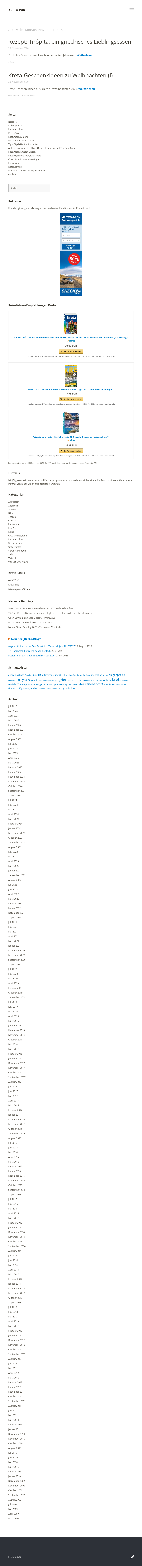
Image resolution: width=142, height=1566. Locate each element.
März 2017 (13, 1105)
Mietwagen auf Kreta (19, 589)
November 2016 (16, 1124)
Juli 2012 (12, 1363)
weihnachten (51, 689)
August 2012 (14, 1358)
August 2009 (14, 1499)
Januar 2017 (14, 1114)
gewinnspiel (49, 680)
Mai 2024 (13, 809)
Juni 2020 (13, 973)
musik (32, 684)
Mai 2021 (13, 931)
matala (12, 684)
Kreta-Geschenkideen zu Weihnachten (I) (60, 75)
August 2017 (14, 1081)
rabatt (81, 684)
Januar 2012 (14, 1387)
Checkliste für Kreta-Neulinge (23, 159)
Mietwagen (23, 684)
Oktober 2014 (15, 1241)
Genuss (13, 62)
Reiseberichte (15, 129)
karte (108, 680)
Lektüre (12, 528)
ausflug (36, 674)
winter (59, 688)
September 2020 (17, 959)
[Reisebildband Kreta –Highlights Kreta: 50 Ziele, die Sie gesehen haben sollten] (71, 423)
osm (70, 684)
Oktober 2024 (15, 786)
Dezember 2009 (16, 1480)
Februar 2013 (15, 1330)
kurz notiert (14, 524)
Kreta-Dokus (14, 133)
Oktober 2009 (15, 1490)
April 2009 (13, 1513)
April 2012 (13, 1372)
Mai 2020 (13, 978)
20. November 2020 (18, 81)
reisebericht (93, 684)
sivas (118, 684)
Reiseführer (109, 684)
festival (105, 675)
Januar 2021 (14, 945)
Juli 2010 (12, 1452)
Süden (123, 684)
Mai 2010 (13, 1462)
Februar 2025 (15, 767)
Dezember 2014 (16, 1232)
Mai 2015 (13, 1208)
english (12, 174)
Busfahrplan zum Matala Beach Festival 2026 (31, 655)
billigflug (63, 675)
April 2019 (13, 1016)
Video (11, 554)
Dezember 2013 (16, 1288)
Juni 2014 (13, 1260)
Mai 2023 (13, 856)
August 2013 (14, 1302)
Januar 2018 (14, 1058)
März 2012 (13, 1377)
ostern (75, 685)
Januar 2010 (14, 1476)
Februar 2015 (15, 1222)
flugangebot (13, 680)
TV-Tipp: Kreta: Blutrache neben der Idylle (30, 650)
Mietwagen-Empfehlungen (22, 151)
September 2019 (17, 997)
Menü (132, 9)
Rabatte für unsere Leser (21, 140)
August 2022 (14, 880)
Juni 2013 (13, 1311)
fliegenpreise (117, 675)
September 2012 (17, 1354)
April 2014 (13, 1269)
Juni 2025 (13, 748)
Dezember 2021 (16, 912)
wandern (42, 689)
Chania (75, 675)
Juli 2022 (12, 884)
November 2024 (16, 781)
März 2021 (13, 941)
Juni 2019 (13, 1006)
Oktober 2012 (15, 1349)
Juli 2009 (12, 1504)
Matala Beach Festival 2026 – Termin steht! (30, 622)
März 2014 (13, 1274)
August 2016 (14, 1138)
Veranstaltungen (17, 550)
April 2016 (13, 1157)
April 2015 (13, 1213)
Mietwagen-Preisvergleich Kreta (24, 155)
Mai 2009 (13, 1509)
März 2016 (13, 1161)
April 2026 (13, 715)
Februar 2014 (15, 1279)
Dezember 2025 (16, 729)
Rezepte (12, 121)
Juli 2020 (12, 969)
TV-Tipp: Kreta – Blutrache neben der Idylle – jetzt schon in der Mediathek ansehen (51, 613)
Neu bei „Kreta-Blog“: (26, 639)
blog (70, 675)
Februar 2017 (15, 1110)
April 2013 (13, 1321)
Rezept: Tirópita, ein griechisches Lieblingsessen (69, 41)
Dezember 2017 (16, 1063)
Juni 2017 (13, 1091)
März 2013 (13, 1326)
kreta (117, 679)
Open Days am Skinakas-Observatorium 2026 (31, 617)
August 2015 (14, 1194)
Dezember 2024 (16, 776)
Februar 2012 (15, 1382)
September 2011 (17, 1401)
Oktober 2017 (15, 1072)
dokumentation (94, 674)
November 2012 (16, 1344)
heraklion (91, 680)
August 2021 (14, 917)
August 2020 (14, 964)
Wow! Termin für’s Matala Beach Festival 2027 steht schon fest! (40, 608)
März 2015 (13, 1218)
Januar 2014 (14, 1283)
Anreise (12, 509)
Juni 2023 (13, 851)
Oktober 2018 (15, 1039)
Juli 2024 (12, 800)
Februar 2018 (15, 1053)
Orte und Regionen (18, 535)
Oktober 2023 (15, 837)
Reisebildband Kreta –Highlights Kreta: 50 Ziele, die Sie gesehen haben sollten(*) (71, 437)
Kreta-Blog (13, 584)
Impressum (14, 163)
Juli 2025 (12, 743)
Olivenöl (49, 684)
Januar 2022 (14, 908)
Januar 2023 (14, 870)
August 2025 (14, 739)
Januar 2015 (14, 1227)
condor (82, 675)
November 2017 (16, 1067)
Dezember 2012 (16, 1340)
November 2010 (16, 1438)
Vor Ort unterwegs (18, 561)
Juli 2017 (12, 1086)
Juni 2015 (13, 1203)
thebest (12, 688)
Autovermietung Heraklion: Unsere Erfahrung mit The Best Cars (41, 148)
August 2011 (14, 1405)
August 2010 (14, 1448)
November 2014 (16, 1236)
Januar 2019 (14, 1025)
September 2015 (17, 1189)
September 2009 (17, 1495)
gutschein (84, 680)
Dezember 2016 (16, 1119)
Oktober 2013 (15, 1297)
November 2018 (16, 1034)
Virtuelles (13, 558)
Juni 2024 (13, 804)
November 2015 (16, 1180)
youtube (69, 688)
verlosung (27, 689)
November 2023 (16, 833)
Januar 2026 (14, 725)
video (35, 688)
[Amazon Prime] (71, 341)
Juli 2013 (12, 1307)
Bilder (11, 513)
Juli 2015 (12, 1199)
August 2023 (14, 847)
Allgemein (14, 95)
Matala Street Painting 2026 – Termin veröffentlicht (34, 627)
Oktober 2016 (15, 1128)
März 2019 (13, 1020)
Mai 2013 (13, 1316)
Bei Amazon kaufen (72, 351)
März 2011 (13, 1419)
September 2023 (17, 842)
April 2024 (13, 814)
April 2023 (13, 861)
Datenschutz (14, 166)
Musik (11, 531)
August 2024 (14, 795)
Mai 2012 (13, 1368)
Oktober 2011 (15, 1396)
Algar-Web (13, 579)
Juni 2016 (13, 1147)
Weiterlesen (85, 55)
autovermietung (50, 674)
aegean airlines (16, 674)
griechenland (69, 679)
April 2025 (13, 757)
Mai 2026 (13, 711)
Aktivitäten (13, 501)
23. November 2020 (18, 48)
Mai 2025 (13, 753)
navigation (40, 684)
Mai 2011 (13, 1415)
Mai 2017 (13, 1095)
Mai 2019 (13, 1011)
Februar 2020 (15, 988)
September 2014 (17, 1246)
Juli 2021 (12, 922)
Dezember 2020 (16, 950)
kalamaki (101, 680)
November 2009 (16, 1485)
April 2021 (13, 936)
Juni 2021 (13, 926)
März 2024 (13, 818)
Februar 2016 (15, 1166)
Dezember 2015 (16, 1175)
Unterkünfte (14, 546)
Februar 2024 (15, 823)
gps (56, 680)
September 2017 (17, 1077)
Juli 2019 (12, 1002)
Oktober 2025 (15, 734)
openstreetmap (60, 684)
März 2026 (13, 720)
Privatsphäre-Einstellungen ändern (26, 170)
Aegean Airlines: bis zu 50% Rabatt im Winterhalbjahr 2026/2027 (41, 646)
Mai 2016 (13, 1152)
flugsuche (24, 680)
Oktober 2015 (15, 1185)
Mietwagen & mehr (18, 136)
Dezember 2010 (16, 1434)
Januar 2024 (14, 828)
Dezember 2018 (16, 1030)
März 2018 (13, 1049)
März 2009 (13, 1518)
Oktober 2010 (15, 1443)
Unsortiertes (29, 95)
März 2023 (13, 865)
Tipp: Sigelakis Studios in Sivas (24, 144)
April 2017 (13, 1100)
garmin (34, 680)
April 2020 (13, 983)
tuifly (19, 688)
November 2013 (16, 1293)
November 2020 (16, 955)
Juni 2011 (13, 1410)
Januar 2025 (14, 772)
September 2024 (17, 790)
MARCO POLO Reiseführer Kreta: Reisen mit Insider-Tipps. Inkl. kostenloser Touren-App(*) (71, 389)
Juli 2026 (12, 706)
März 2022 (13, 898)
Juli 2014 (12, 1255)
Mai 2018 (13, 1044)
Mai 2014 (13, 1264)
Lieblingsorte (15, 125)
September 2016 (17, 1133)
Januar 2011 (14, 1429)
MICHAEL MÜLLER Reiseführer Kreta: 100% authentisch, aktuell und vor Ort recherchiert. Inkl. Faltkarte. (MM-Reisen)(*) (71, 337)
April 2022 (13, 894)
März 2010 (13, 1466)
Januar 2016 (14, 1171)
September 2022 (17, 875)
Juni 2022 (13, 889)
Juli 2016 (12, 1142)
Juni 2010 (13, 1457)
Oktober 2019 (15, 992)
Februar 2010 (15, 1471)
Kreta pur (16, 10)
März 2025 (13, 762)
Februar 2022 (15, 903)
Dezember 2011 (16, 1391)
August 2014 (14, 1250)
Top (131, 1556)
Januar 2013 (14, 1335)
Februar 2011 (15, 1424)
